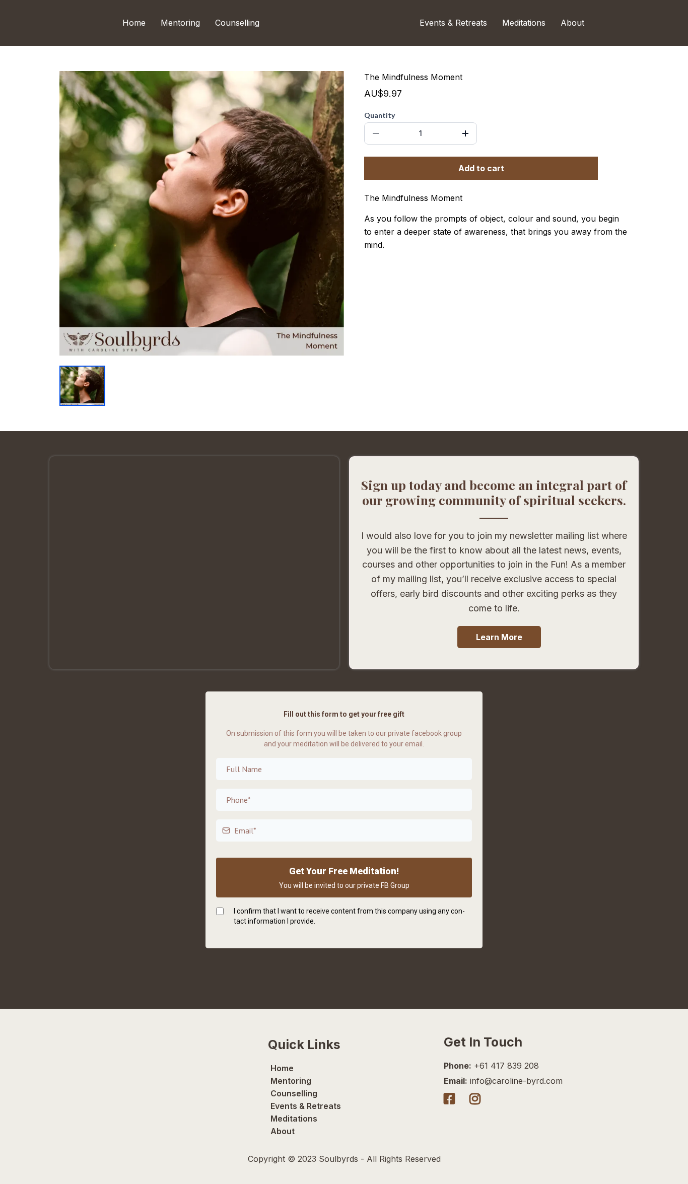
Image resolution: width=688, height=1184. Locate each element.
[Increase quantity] (465, 133)
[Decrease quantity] (376, 133)
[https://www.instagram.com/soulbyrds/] (477, 1098)
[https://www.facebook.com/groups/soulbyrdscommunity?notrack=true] (452, 1098)
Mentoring (180, 23)
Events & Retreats (453, 23)
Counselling (237, 23)
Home (134, 23)
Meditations (523, 23)
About (572, 23)
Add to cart (481, 168)
